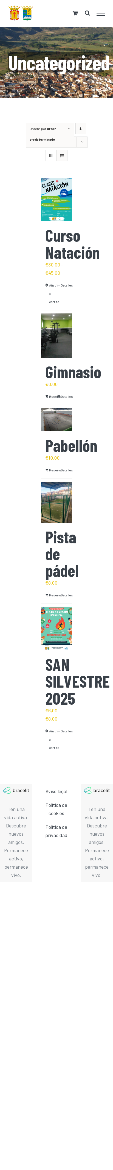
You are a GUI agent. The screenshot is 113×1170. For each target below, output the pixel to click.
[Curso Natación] (56, 199)
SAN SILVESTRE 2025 (77, 681)
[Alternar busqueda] (87, 13)
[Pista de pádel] (56, 502)
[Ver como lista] (61, 155)
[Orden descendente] (80, 128)
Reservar (52, 396)
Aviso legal (56, 791)
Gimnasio (73, 372)
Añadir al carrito (52, 293)
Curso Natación (72, 243)
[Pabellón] (56, 419)
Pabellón (71, 445)
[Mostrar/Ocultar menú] (100, 13)
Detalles (64, 285)
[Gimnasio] (56, 335)
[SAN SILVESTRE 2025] (56, 628)
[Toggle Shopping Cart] (75, 13)
